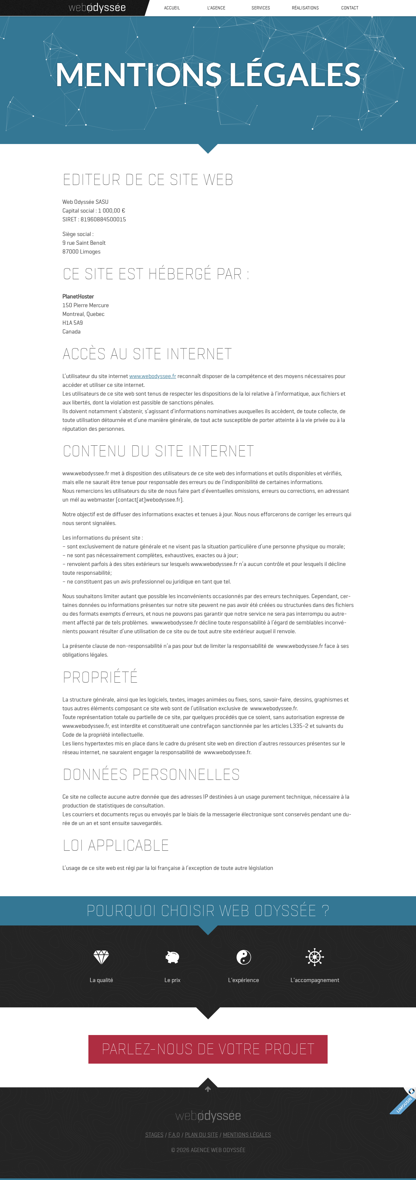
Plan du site (201, 1135)
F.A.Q (174, 1135)
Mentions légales (247, 1135)
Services (261, 8)
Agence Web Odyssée (97, 8)
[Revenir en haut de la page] (208, 1090)
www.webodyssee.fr (152, 376)
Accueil (172, 8)
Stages (154, 1135)
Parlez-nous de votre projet (208, 1049)
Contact (349, 8)
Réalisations (305, 8)
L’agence (216, 8)
